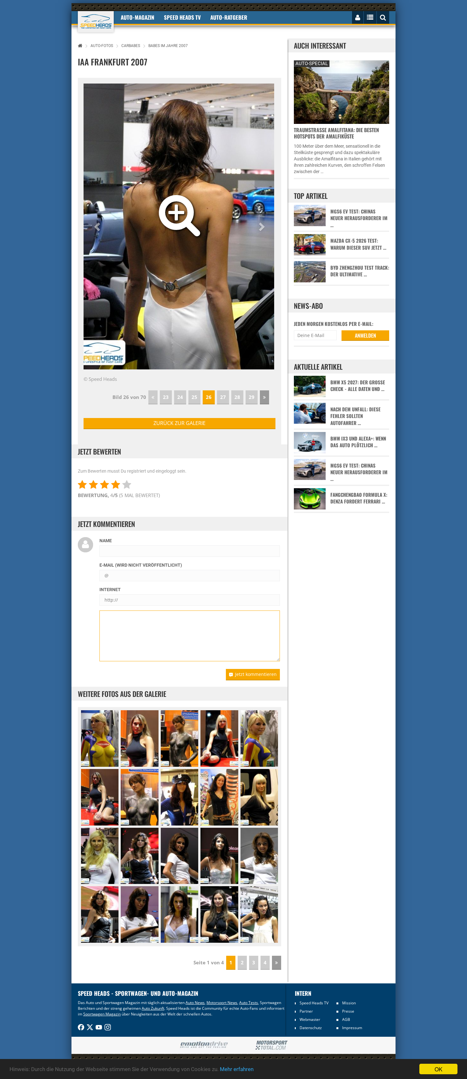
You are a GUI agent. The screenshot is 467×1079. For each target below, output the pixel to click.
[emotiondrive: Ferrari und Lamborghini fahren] (203, 1045)
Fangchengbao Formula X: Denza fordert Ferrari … (358, 498)
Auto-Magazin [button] (137, 17)
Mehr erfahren (237, 1069)
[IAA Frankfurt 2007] (139, 856)
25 (194, 397)
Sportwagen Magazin (102, 1014)
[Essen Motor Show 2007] (99, 738)
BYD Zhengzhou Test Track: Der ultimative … (359, 271)
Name (105, 540)
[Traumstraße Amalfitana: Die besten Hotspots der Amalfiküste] (341, 91)
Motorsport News (221, 1002)
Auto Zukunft (153, 1008)
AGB (346, 1019)
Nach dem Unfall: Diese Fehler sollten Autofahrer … (355, 416)
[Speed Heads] (96, 21)
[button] (98, 226)
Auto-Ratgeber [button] (228, 17)
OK (438, 1069)
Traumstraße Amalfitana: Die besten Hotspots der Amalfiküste (336, 133)
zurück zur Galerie (179, 423)
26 (209, 397)
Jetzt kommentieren (256, 674)
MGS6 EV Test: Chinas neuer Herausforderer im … (359, 218)
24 (180, 397)
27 (223, 397)
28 (237, 397)
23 (166, 397)
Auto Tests (248, 1002)
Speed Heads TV (314, 1003)
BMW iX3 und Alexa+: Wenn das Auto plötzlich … (358, 441)
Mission (349, 1003)
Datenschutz (311, 1027)
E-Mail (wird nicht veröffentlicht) (140, 565)
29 (251, 397)
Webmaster (310, 1019)
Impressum (352, 1027)
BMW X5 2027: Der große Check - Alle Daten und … (357, 385)
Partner (306, 1011)
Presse (348, 1011)
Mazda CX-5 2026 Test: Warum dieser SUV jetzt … (358, 244)
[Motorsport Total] (271, 1045)
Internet (110, 589)
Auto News (195, 1002)
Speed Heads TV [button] (182, 17)
